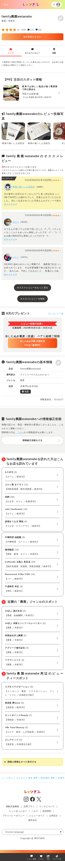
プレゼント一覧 (55, 313)
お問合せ (53, 815)
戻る (6, 4)
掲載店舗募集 (12, 806)
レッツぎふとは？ (18, 811)
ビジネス (20, 778)
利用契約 (46, 811)
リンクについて (47, 806)
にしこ (16, 257)
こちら (20, 432)
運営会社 (32, 820)
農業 (4, 21)
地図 (54, 51)
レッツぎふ (7, 778)
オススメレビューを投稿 (32, 299)
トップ (11, 51)
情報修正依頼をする (32, 440)
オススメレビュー (32, 51)
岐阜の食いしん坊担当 (24, 187)
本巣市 (11, 21)
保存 (60, 18)
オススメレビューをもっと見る (32, 287)
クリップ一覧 (57, 859)
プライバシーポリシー (14, 815)
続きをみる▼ (10, 204)
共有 (48, 859)
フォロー (41, 859)
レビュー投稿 (31, 859)
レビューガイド (37, 815)
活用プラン (29, 806)
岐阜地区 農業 (48, 778)
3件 (32, 29)
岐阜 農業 (33, 778)
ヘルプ (34, 811)
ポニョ (16, 222)
